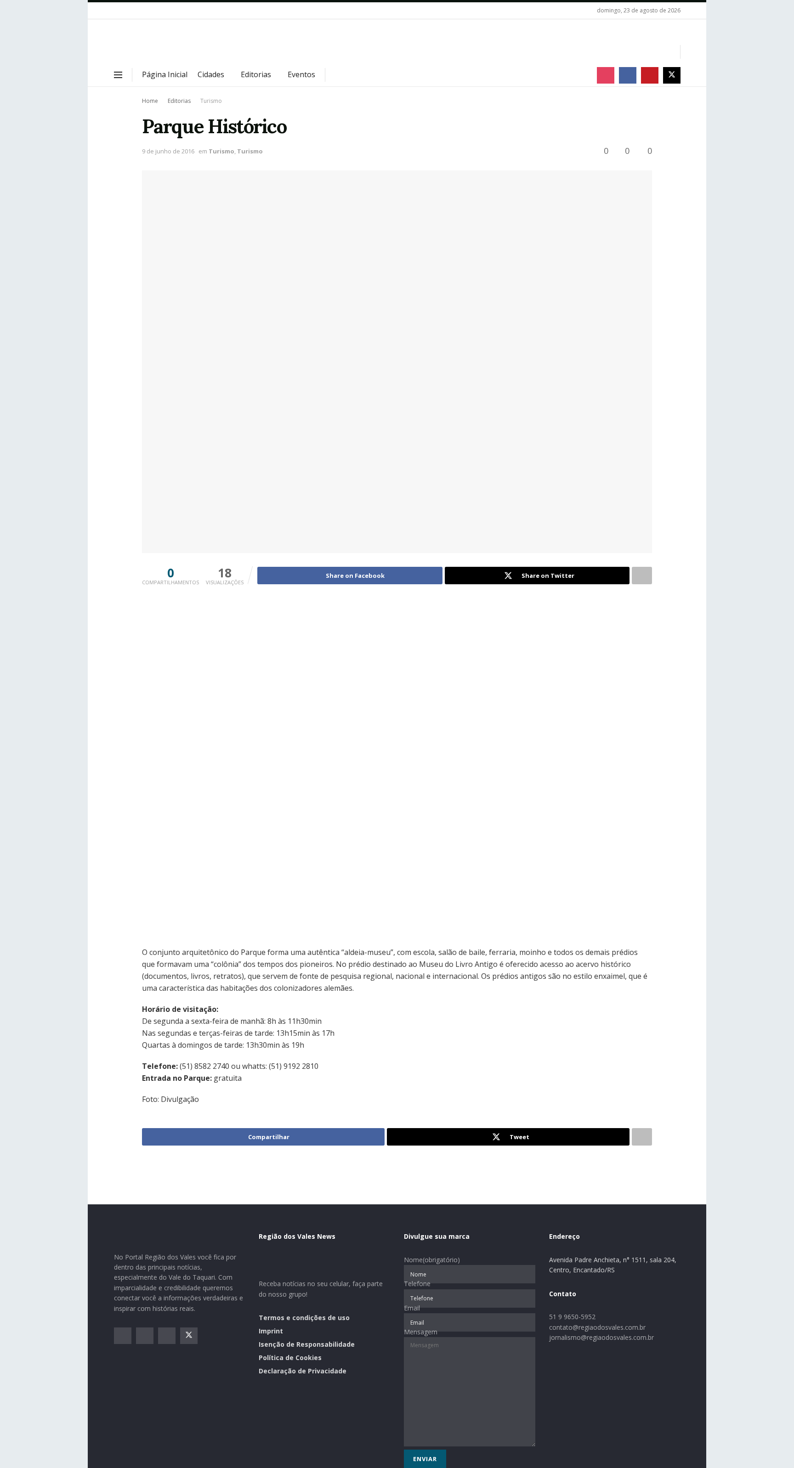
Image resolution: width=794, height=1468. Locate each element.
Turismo (211, 101)
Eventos (301, 74)
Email (412, 1308)
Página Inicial (164, 74)
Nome (432, 1259)
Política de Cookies (290, 1357)
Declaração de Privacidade (302, 1370)
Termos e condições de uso (304, 1317)
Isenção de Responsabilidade (307, 1344)
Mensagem (420, 1331)
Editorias (256, 74)
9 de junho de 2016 (168, 151)
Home (150, 101)
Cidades (211, 74)
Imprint (271, 1331)
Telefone (417, 1283)
